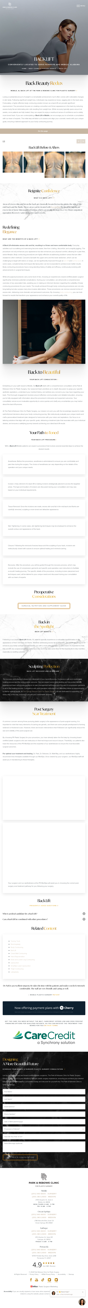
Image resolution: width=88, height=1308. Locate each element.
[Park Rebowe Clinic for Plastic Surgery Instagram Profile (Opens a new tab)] (49, 1280)
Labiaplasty (15, 972)
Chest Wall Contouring (19, 953)
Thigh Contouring (17, 969)
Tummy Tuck (15, 941)
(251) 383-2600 (39, 1196)
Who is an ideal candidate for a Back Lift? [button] (20, 913)
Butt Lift (13, 950)
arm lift (66, 261)
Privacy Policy (34, 1274)
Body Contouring (17, 947)
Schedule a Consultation (20, 1157)
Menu (82, 6)
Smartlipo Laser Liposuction (21, 966)
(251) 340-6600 (38, 1193)
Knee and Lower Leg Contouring (23, 959)
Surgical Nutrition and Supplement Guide (44, 606)
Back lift (63, 69)
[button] (79, 141)
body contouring (66, 292)
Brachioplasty (15, 944)
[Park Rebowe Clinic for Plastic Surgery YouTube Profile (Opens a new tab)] (36, 1280)
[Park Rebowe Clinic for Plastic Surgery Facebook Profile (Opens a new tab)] (31, 1280)
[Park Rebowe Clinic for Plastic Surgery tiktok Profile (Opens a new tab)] (42, 1280)
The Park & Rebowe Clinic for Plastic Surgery (39, 691)
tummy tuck (76, 261)
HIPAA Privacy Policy (48, 1274)
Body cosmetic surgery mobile (42, 69)
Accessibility (62, 1274)
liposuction (56, 207)
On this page (43, 131)
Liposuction (15, 963)
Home (24, 69)
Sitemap (71, 1274)
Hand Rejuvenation (18, 956)
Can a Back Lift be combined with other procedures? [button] (25, 919)
